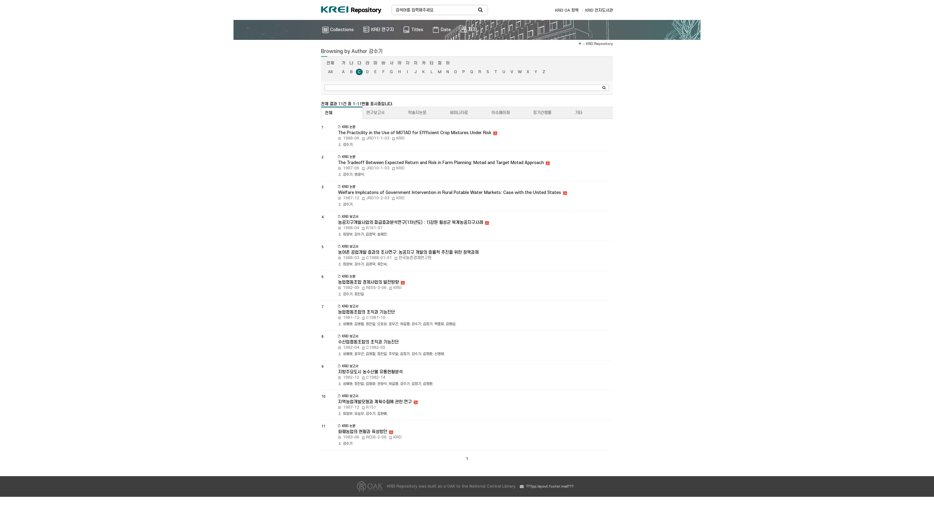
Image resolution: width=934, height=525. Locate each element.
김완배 (382, 414)
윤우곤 (393, 324)
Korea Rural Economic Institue (351, 10)
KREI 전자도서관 (599, 10)
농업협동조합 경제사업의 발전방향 (368, 282)
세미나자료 (459, 113)
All (330, 72)
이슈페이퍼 (501, 113)
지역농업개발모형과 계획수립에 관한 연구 (375, 402)
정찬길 (359, 294)
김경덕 (370, 234)
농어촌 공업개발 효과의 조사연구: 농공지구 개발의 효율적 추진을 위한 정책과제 (408, 252)
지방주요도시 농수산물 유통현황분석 (370, 372)
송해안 (382, 234)
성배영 (347, 324)
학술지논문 (417, 113)
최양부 (347, 234)
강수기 (347, 145)
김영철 (359, 324)
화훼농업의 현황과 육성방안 (362, 431)
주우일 (393, 354)
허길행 (405, 324)
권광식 (382, 384)
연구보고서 (375, 113)
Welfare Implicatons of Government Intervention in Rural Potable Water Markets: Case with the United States (449, 192)
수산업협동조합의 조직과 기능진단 (368, 342)
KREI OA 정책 (567, 10)
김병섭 (450, 324)
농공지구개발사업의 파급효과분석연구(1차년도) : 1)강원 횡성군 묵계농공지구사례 (410, 222)
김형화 (370, 384)
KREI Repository (599, 44)
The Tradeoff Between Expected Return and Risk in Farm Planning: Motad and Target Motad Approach (441, 162)
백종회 (439, 324)
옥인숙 (382, 264)
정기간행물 (542, 113)
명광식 (359, 175)
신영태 (439, 354)
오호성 (382, 324)
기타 (578, 113)
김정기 (427, 324)
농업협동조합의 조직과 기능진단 (366, 312)
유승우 (359, 414)
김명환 (427, 354)
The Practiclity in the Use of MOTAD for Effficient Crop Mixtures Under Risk (414, 133)
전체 (330, 63)
